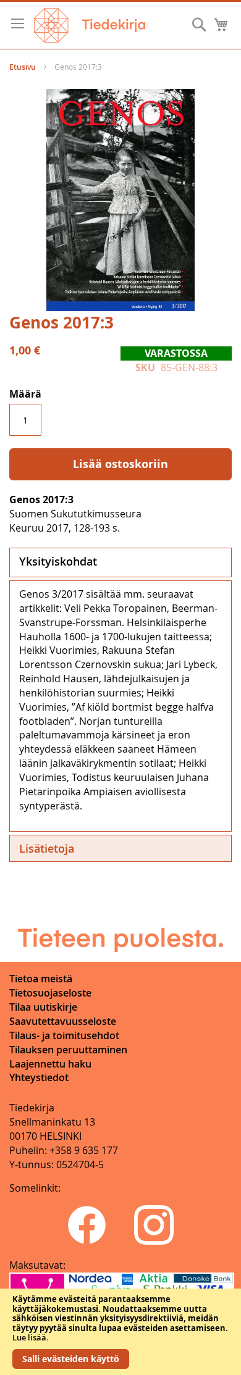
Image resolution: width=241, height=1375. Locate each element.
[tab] (120, 562)
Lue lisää (29, 1337)
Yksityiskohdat (58, 561)
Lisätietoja (46, 848)
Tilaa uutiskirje (43, 1007)
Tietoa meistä (40, 978)
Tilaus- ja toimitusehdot (64, 1035)
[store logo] (89, 25)
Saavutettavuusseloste (62, 1021)
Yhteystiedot (39, 1077)
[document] (120, 1332)
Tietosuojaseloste (50, 993)
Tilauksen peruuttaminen (68, 1049)
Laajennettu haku (50, 1064)
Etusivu (22, 67)
